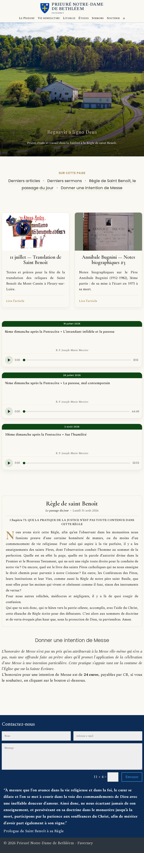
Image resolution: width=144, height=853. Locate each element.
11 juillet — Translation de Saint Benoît (35, 260)
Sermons (98, 18)
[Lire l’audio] (9, 360)
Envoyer (131, 777)
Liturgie (69, 18)
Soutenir (113, 18)
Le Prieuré (26, 18)
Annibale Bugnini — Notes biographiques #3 (108, 260)
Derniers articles (24, 181)
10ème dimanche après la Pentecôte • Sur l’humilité (46, 434)
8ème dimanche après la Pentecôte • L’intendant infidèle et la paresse (59, 331)
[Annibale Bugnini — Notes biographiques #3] (108, 231)
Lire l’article (15, 301)
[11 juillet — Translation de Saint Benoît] (35, 231)
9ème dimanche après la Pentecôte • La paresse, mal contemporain (57, 383)
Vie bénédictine (49, 18)
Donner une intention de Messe (91, 188)
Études (83, 18)
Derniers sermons (64, 181)
